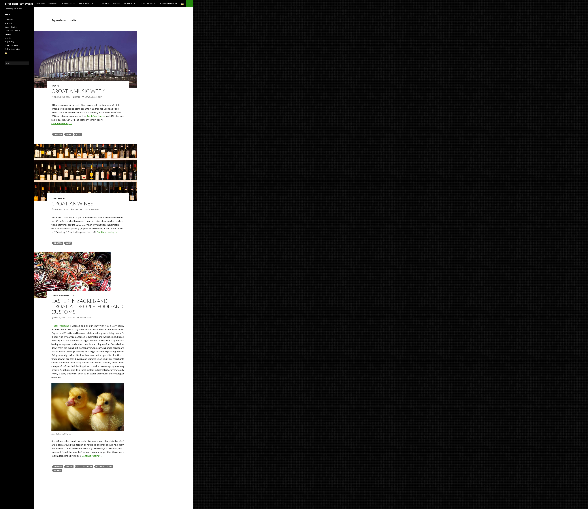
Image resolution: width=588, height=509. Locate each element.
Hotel (77, 97)
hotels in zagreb (104, 467)
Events (55, 86)
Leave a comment (93, 97)
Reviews (105, 4)
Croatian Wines (72, 203)
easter (69, 467)
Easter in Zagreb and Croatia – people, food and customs (87, 306)
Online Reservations (168, 4)
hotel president (84, 467)
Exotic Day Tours (147, 4)
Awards (116, 4)
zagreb (57, 470)
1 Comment (85, 318)
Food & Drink (58, 198)
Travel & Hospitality (62, 295)
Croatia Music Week (78, 91)
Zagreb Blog (130, 4)
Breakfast (53, 4)
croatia (58, 134)
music (69, 134)
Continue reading (61, 123)
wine (68, 243)
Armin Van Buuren (96, 116)
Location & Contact (88, 4)
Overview (40, 4)
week (78, 134)
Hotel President (60, 325)
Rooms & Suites (68, 4)
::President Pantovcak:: (19, 3)
